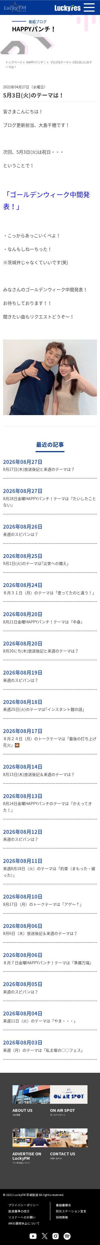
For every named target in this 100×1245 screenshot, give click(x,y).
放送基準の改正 (19, 1211)
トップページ (14, 62)
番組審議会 (63, 1205)
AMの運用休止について (24, 1223)
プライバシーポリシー (23, 1205)
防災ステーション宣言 (71, 1211)
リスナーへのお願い (22, 1217)
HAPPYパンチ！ (36, 62)
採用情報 (62, 1217)
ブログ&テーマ (59, 62)
